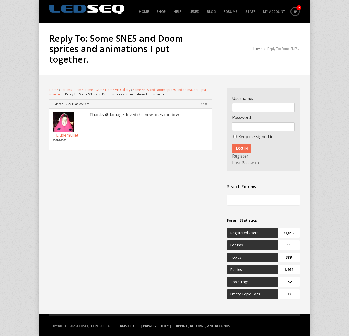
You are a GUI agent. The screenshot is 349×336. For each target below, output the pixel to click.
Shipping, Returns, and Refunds (201, 325)
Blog (211, 11)
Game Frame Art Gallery (113, 90)
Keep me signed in (255, 136)
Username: (242, 98)
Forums (231, 11)
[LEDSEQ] (86, 9)
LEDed (194, 11)
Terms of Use (127, 325)
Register (240, 156)
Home (144, 11)
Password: (242, 117)
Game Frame (83, 90)
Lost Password (246, 162)
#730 (204, 104)
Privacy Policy (156, 325)
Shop (161, 11)
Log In (242, 148)
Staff (250, 11)
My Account (274, 11)
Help (177, 11)
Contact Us (101, 325)
